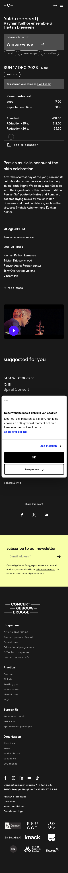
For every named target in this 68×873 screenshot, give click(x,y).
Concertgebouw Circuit (18, 637)
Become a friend (14, 716)
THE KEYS (10, 721)
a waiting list (44, 84)
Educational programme (19, 647)
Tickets (8, 679)
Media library (12, 753)
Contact (9, 674)
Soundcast (10, 763)
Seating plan (11, 684)
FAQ (6, 699)
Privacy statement (15, 796)
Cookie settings (13, 811)
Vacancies (10, 758)
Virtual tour (11, 694)
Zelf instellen (48, 445)
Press (7, 748)
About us (9, 743)
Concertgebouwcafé (16, 657)
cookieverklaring (15, 431)
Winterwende (20, 44)
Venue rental (11, 689)
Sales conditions (14, 806)
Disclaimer (10, 801)
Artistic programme (16, 631)
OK (34, 457)
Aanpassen (32, 469)
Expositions (11, 642)
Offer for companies (16, 652)
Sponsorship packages (18, 726)
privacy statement (45, 569)
